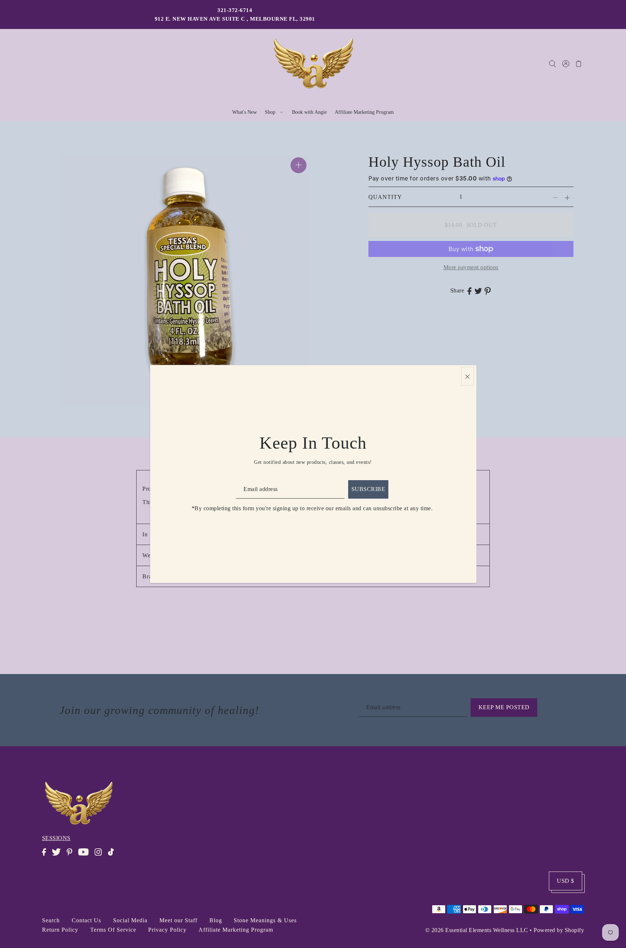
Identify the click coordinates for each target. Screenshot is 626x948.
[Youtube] (85, 855)
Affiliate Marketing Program (236, 930)
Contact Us (86, 920)
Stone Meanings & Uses (265, 920)
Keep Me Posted (504, 707)
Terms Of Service (113, 930)
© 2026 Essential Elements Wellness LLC (476, 930)
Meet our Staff (178, 920)
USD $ (565, 881)
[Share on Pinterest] (488, 290)
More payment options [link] (470, 267)
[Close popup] (467, 376)
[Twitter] (58, 855)
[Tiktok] (113, 855)
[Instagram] (100, 855)
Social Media (130, 920)
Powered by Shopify (559, 930)
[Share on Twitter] (478, 290)
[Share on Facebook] (469, 290)
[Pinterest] (71, 855)
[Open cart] (579, 63)
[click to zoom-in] (298, 165)
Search (51, 920)
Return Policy (60, 930)
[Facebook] (46, 855)
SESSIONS (56, 838)
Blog (215, 920)
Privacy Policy (167, 930)
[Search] (553, 63)
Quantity (385, 197)
